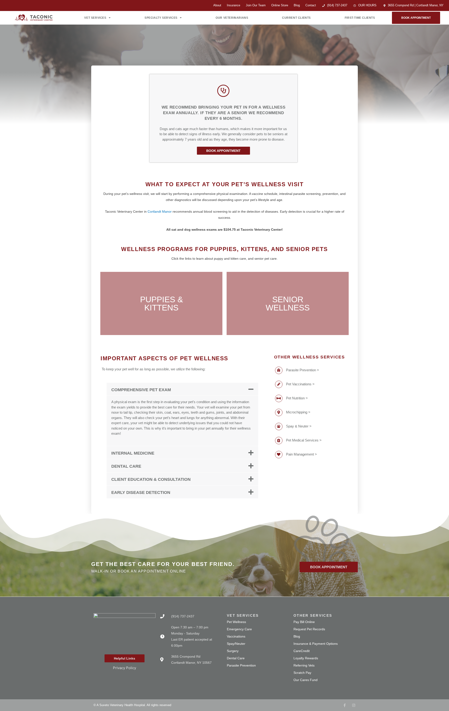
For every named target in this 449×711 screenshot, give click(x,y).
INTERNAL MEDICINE (132, 453)
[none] (344, 705)
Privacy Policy (124, 668)
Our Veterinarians (232, 17)
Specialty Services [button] (161, 17)
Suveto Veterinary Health (116, 705)
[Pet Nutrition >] (278, 398)
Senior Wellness (288, 303)
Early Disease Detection (140, 492)
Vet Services (95, 17)
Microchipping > (298, 412)
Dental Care (126, 466)
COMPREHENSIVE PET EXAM (141, 389)
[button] (182, 389)
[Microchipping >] (278, 412)
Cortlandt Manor (160, 211)
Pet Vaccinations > (300, 384)
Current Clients (296, 17)
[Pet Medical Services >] (278, 440)
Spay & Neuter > (298, 426)
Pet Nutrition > (297, 398)
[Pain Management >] (278, 454)
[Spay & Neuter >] (278, 426)
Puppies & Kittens (161, 303)
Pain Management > (301, 454)
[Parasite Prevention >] (278, 370)
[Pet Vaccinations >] (278, 384)
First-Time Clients (360, 17)
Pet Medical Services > (304, 440)
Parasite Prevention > (302, 370)
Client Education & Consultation (151, 479)
